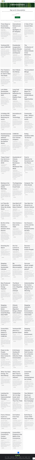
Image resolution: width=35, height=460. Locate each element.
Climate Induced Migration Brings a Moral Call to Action (17, 309)
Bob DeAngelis (3, 29)
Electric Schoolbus (15, 34)
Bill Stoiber (3, 249)
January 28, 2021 (3, 49)
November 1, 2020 (31, 164)
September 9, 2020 (7, 249)
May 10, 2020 (31, 402)
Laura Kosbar (27, 316)
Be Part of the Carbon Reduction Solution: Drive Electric (5, 226)
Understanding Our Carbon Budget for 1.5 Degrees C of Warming (29, 286)
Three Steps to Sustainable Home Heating (5, 26)
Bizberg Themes (28, 458)
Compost (26, 187)
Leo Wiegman (3, 77)
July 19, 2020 (30, 316)
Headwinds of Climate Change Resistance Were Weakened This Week (17, 162)
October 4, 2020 (15, 209)
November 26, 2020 (3, 145)
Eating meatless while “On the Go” (29, 135)
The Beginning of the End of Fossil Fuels (17, 185)
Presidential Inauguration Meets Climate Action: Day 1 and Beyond (17, 49)
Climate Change (26, 57)
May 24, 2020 (8, 400)
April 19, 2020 (31, 420)
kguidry (14, 402)
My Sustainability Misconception (17, 265)
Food (25, 140)
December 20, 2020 (15, 101)
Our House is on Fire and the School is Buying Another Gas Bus (29, 226)
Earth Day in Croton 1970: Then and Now (28, 416)
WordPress (21, 458)
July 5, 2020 (19, 359)
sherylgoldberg (15, 359)
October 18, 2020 (15, 189)
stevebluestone (4, 290)
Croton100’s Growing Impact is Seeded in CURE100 (4, 332)
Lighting (2, 211)
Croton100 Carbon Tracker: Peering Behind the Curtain (29, 375)
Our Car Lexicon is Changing (16, 247)
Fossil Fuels (5, 191)
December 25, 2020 (3, 97)
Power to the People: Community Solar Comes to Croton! (5, 354)
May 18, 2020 (17, 402)
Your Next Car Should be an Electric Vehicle (29, 205)
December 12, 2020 (27, 101)
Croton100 (30, 57)
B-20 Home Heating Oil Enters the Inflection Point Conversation (17, 354)
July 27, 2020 (7, 316)
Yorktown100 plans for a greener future (17, 330)
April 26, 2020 (19, 420)
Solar (13, 119)
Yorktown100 (7, 49)
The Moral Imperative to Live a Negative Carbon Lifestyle (17, 286)
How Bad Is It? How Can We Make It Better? (17, 205)
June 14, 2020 (8, 377)
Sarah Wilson (27, 139)
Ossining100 (27, 165)
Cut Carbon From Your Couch (16, 416)
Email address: (17, 13)
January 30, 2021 (27, 28)
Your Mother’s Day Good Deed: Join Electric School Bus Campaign (29, 397)
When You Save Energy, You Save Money (5, 373)
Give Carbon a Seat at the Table (17, 224)
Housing (2, 271)
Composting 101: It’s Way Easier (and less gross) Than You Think (17, 397)
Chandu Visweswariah (28, 27)
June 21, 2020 (31, 357)
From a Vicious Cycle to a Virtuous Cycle (5, 416)
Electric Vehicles (19, 34)
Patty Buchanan (15, 33)
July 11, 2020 (7, 359)
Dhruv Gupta (26, 164)
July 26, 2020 (19, 314)
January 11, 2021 (8, 77)
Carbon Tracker (15, 269)
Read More (26, 36)
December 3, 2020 (27, 121)
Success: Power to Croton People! (29, 247)
